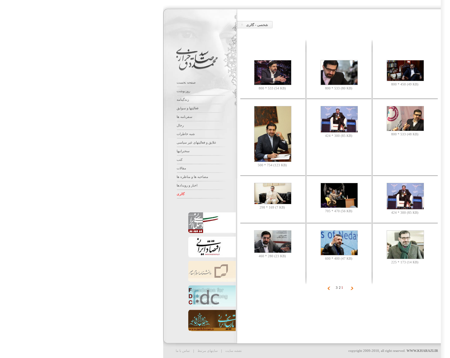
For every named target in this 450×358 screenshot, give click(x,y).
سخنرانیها (183, 151)
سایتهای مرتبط (207, 350)
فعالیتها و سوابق (187, 108)
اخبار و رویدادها (187, 185)
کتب (179, 159)
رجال (180, 125)
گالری (250, 25)
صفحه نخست (186, 82)
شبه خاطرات (186, 134)
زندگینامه (183, 99)
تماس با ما (183, 350)
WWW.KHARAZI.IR (422, 350)
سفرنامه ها (184, 117)
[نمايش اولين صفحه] (352, 289)
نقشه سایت (233, 350)
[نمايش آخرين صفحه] (329, 289)
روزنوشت (183, 91)
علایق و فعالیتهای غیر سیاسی (196, 142)
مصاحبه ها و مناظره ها (192, 177)
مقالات (181, 168)
